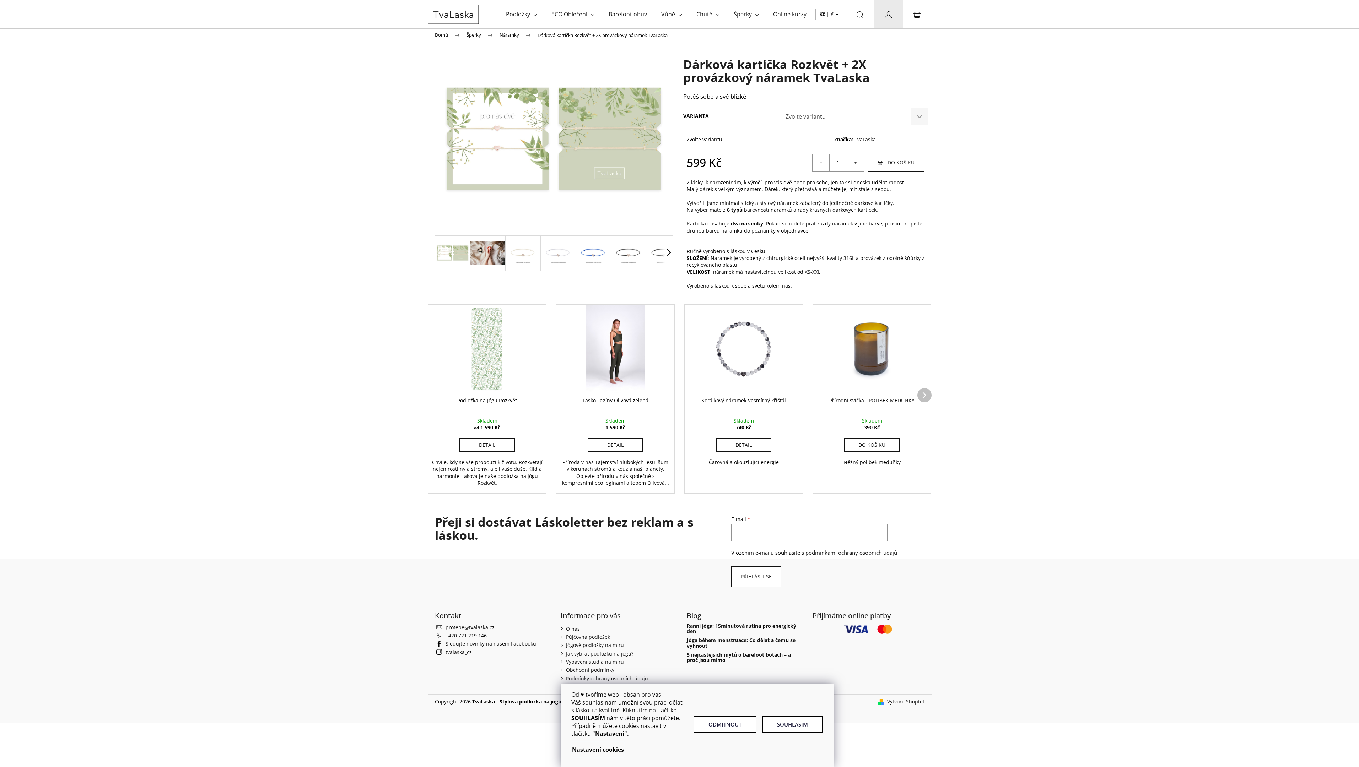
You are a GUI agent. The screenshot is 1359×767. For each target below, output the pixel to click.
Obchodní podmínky (590, 670)
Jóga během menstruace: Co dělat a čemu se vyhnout (741, 642)
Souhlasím (792, 724)
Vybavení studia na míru (595, 661)
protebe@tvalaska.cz (470, 627)
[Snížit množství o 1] (821, 162)
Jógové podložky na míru (595, 645)
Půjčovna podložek (588, 636)
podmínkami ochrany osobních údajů (851, 552)
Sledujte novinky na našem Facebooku (491, 643)
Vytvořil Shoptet (905, 701)
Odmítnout (724, 724)
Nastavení (586, 750)
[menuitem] (521, 14)
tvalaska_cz (459, 652)
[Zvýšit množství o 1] (855, 162)
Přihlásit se (756, 576)
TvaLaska (865, 139)
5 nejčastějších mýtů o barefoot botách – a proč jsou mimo (739, 657)
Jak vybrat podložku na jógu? (599, 653)
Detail (487, 444)
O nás (573, 628)
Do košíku (901, 162)
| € (827, 14)
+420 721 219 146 (466, 635)
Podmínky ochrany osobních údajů (607, 678)
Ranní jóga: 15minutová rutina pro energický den (741, 628)
